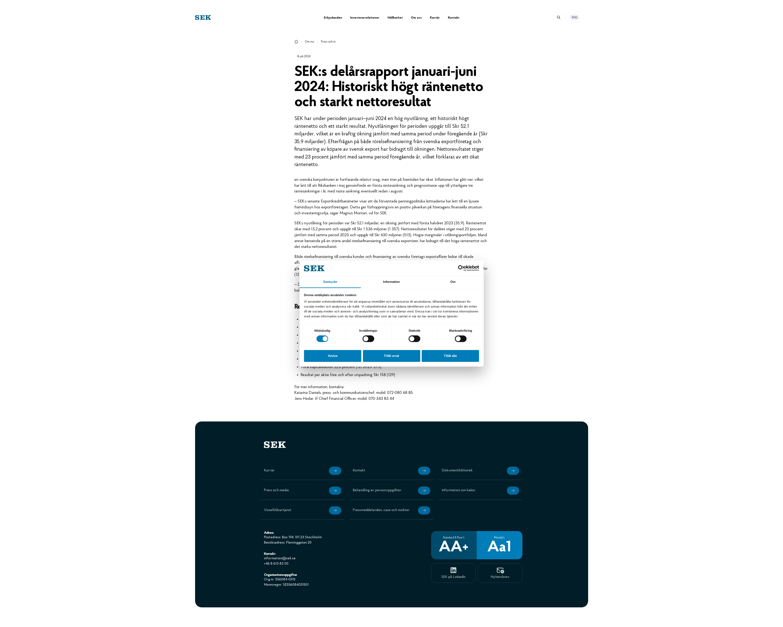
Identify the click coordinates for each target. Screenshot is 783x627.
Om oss (416, 17)
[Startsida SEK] (259, 17)
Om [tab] (452, 281)
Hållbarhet (395, 17)
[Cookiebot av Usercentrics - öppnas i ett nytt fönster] (461, 268)
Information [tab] (391, 281)
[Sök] (559, 17)
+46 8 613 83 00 (276, 564)
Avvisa (333, 355)
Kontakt (453, 17)
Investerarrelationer (364, 17)
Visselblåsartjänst (277, 510)
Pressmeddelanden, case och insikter (381, 510)
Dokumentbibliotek (457, 470)
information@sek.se (280, 558)
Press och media (329, 41)
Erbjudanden (333, 17)
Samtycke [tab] (330, 281)
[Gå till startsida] (296, 42)
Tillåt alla (450, 355)
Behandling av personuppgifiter (377, 490)
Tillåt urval (391, 355)
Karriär (435, 17)
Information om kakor (459, 490)
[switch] (368, 339)
